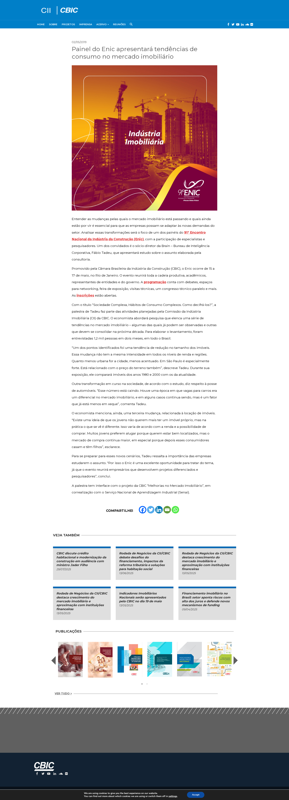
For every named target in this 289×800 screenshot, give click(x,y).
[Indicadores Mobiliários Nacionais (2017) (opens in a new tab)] (189, 659)
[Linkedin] (159, 509)
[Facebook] (142, 509)
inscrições (85, 295)
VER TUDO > (63, 693)
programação (155, 282)
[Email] (167, 509)
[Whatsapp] (175, 509)
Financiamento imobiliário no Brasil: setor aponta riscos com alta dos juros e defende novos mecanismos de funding (206, 599)
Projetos (68, 24)
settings (173, 796)
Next (235, 660)
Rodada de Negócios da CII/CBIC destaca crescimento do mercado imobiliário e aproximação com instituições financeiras (207, 561)
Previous (53, 660)
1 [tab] (142, 684)
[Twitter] (151, 509)
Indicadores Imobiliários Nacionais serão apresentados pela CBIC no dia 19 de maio (142, 597)
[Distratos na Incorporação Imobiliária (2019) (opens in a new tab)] (70, 659)
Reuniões (119, 24)
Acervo (101, 24)
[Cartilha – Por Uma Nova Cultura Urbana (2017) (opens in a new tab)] (219, 659)
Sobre (53, 24)
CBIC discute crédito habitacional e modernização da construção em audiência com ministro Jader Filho (81, 559)
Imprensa (85, 24)
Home (41, 24)
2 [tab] (147, 684)
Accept (195, 794)
